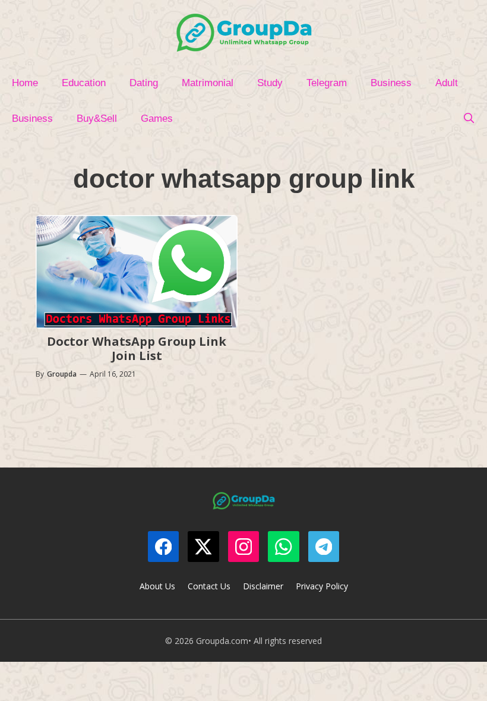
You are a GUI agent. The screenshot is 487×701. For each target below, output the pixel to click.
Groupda (62, 374)
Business (391, 83)
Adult (446, 83)
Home (25, 83)
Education (84, 83)
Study (270, 83)
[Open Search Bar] (468, 119)
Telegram (326, 83)
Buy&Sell (97, 118)
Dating (143, 83)
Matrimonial (207, 83)
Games (157, 118)
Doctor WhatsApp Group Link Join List (136, 348)
